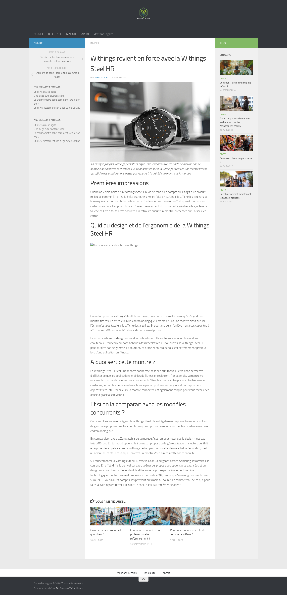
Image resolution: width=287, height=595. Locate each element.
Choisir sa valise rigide (45, 91)
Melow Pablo (102, 77)
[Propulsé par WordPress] (57, 588)
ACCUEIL (39, 34)
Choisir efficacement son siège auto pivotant (57, 107)
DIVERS (94, 43)
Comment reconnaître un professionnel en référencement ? (145, 534)
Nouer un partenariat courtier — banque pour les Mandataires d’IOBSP (235, 122)
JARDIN (85, 34)
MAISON (71, 34)
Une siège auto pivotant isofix (49, 95)
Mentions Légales (103, 34)
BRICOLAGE (55, 34)
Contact (165, 572)
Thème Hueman (76, 588)
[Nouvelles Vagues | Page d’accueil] (143, 15)
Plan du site (149, 572)
